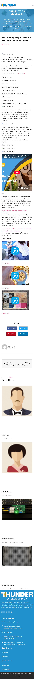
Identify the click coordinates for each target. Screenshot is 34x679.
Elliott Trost (5, 435)
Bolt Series (5, 652)
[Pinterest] (9, 612)
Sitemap (17, 676)
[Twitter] (2, 612)
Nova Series (5, 656)
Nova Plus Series (7, 661)
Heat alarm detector (8, 539)
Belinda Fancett (7, 492)
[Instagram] (11, 612)
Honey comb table (8, 585)
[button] (32, 5)
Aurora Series (6, 669)
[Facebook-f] (4, 612)
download (21, 74)
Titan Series (5, 665)
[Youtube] (6, 612)
